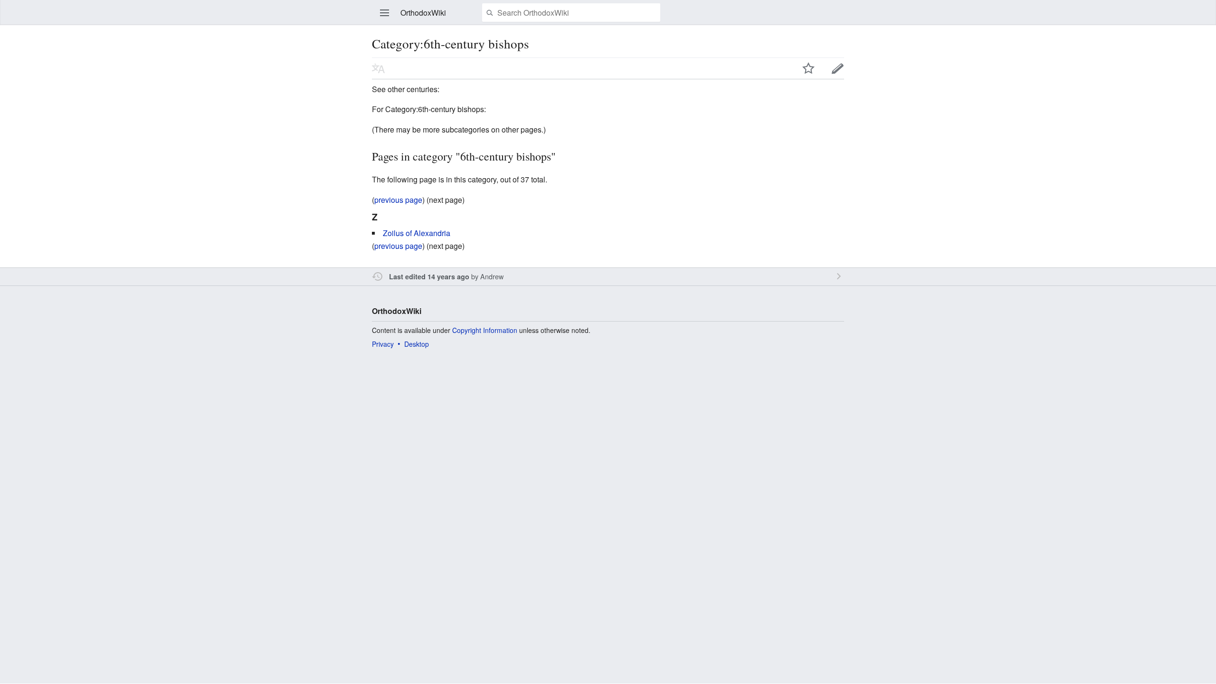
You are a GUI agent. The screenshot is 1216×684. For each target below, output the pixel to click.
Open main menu (384, 13)
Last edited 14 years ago (429, 276)
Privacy (383, 344)
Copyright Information (484, 330)
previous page (398, 199)
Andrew (492, 276)
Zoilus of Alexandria (416, 233)
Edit (838, 68)
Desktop (416, 344)
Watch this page (808, 68)
